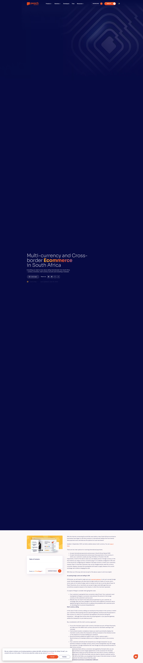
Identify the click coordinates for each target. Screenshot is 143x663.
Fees (73, 3)
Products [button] (48, 3)
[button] (48, 277)
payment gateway (96, 579)
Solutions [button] (57, 3)
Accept (52, 656)
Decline (64, 656)
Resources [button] (80, 3)
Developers (66, 3)
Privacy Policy (50, 653)
